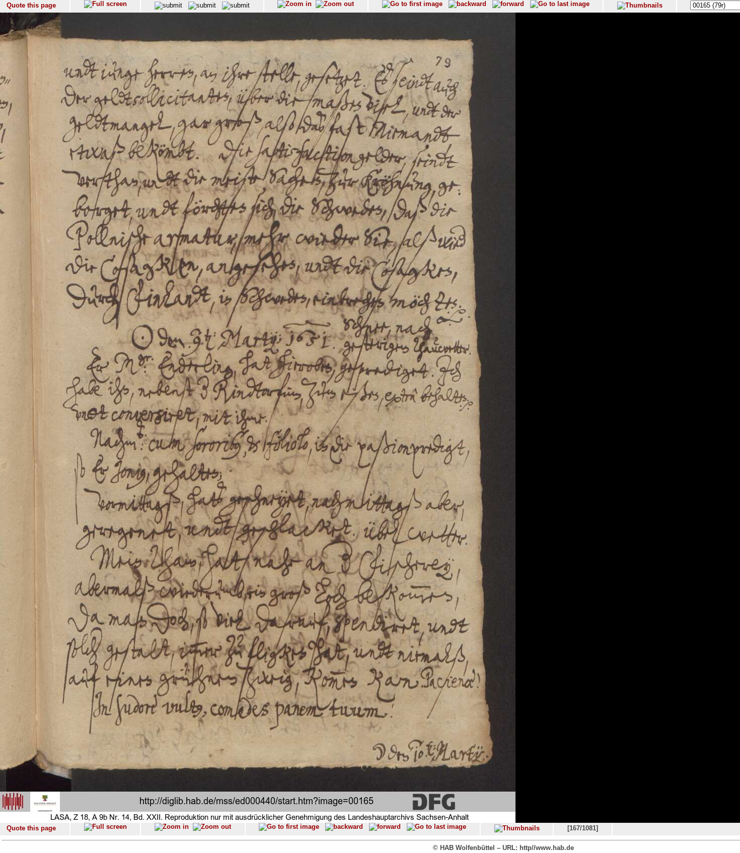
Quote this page (31, 5)
